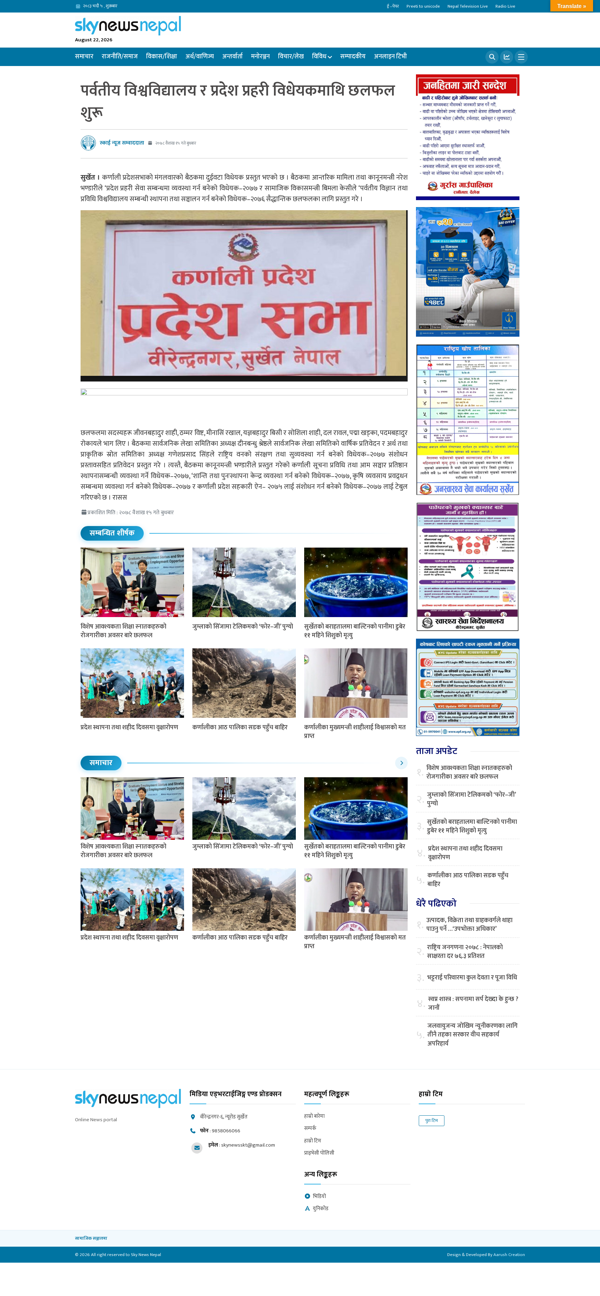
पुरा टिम (431, 1120)
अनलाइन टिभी (390, 56)
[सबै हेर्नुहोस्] (401, 763)
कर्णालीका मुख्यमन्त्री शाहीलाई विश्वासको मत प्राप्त (355, 731)
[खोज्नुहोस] (492, 57)
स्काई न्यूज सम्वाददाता (122, 143)
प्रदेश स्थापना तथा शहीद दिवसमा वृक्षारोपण (129, 727)
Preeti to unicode (423, 6)
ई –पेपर (393, 6)
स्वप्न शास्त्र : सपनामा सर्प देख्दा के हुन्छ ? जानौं (473, 1003)
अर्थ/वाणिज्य (199, 56)
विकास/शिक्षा (161, 56)
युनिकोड (320, 1209)
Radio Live (505, 6)
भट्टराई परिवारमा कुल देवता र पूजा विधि (472, 978)
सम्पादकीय (353, 56)
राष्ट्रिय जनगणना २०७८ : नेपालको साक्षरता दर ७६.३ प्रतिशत (465, 952)
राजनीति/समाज (120, 56)
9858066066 (226, 1130)
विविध (319, 56)
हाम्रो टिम (312, 1141)
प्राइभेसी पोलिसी (319, 1153)
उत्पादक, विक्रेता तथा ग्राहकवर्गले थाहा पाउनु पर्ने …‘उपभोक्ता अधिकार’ (469, 925)
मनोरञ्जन (260, 56)
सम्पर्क (310, 1129)
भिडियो (319, 1197)
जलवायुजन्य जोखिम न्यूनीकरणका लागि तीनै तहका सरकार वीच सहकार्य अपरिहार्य (472, 1035)
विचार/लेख (291, 56)
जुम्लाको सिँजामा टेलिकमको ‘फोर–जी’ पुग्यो (242, 627)
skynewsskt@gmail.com (248, 1145)
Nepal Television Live (468, 6)
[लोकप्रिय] (506, 57)
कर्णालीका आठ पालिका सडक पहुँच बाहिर (240, 727)
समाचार (84, 56)
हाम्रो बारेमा (314, 1117)
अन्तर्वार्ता (232, 56)
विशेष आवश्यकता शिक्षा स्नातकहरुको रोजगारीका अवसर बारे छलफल (123, 631)
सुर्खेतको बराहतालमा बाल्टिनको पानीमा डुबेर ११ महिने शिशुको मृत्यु (354, 631)
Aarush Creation (509, 1254)
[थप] (521, 57)
